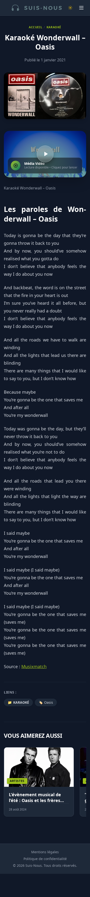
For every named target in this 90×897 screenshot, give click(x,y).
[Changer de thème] (70, 7)
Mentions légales (45, 852)
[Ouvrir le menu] (81, 8)
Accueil (35, 27)
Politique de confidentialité (45, 858)
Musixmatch (34, 666)
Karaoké (54, 27)
